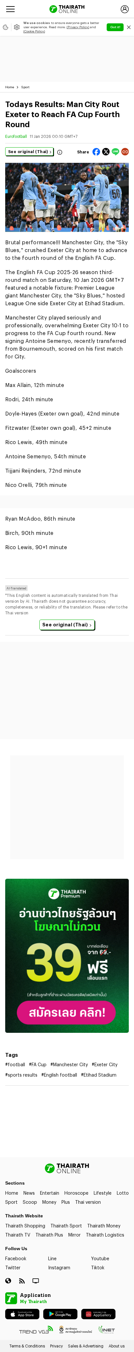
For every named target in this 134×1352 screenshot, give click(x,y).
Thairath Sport (66, 1225)
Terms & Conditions (27, 1346)
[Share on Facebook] (96, 151)
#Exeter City (104, 1064)
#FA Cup (38, 1064)
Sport (25, 87)
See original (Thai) (28, 151)
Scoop (30, 1202)
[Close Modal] (128, 27)
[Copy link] (125, 151)
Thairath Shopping (25, 1225)
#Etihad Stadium (98, 1075)
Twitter (12, 1267)
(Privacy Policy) (78, 27)
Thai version (88, 1202)
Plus (65, 1202)
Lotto (123, 1193)
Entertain (49, 1193)
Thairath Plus (49, 1234)
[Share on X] (106, 151)
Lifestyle (103, 1193)
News (29, 1193)
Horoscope (76, 1193)
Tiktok (97, 1267)
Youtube (100, 1258)
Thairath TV (17, 1234)
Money (49, 1202)
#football (15, 1064)
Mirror (74, 1234)
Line (52, 1258)
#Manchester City (69, 1064)
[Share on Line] (115, 151)
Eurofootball (16, 136)
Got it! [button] (115, 27)
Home (9, 87)
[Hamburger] (10, 9)
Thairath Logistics (105, 1234)
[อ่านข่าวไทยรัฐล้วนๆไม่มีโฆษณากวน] (67, 955)
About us (117, 1346)
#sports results (21, 1075)
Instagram (59, 1267)
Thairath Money (103, 1225)
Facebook (15, 1258)
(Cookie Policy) (34, 31)
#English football (59, 1075)
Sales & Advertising (85, 1346)
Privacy (56, 1346)
